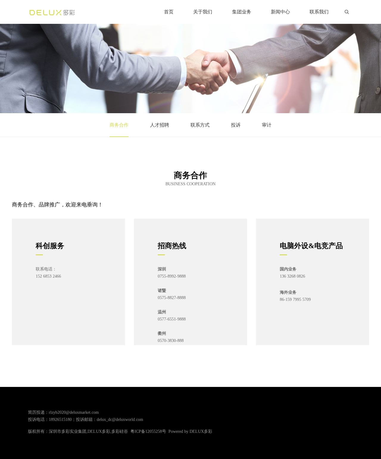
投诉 (236, 124)
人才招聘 (159, 124)
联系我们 (319, 11)
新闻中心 (280, 11)
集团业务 (241, 11)
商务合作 (119, 124)
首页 (169, 11)
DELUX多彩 (201, 431)
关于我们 (202, 11)
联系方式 (200, 124)
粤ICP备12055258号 (148, 431)
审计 (266, 124)
